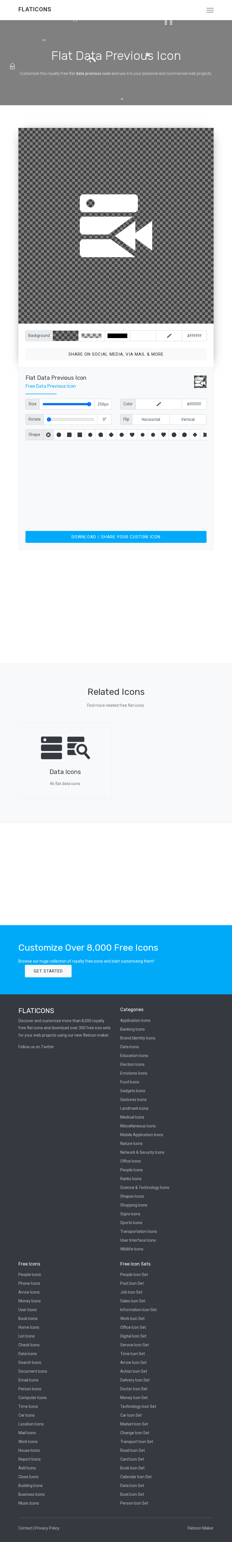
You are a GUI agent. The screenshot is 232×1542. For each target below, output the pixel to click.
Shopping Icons (133, 1205)
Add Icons (27, 1468)
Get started (48, 971)
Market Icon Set (134, 1424)
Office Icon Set (133, 1327)
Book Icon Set (132, 1468)
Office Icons (130, 1161)
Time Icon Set (132, 1353)
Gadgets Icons (132, 1091)
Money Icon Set (134, 1397)
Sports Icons (131, 1222)
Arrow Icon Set (133, 1362)
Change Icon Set (134, 1433)
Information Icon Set (138, 1309)
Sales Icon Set (132, 1301)
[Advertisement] (116, 484)
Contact (25, 1528)
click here (142, 318)
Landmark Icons (134, 1108)
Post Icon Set (132, 1283)
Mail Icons (27, 1433)
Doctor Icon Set (133, 1389)
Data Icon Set (132, 1485)
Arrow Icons (29, 1292)
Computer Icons (32, 1397)
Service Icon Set (134, 1345)
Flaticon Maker (201, 1528)
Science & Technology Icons (144, 1187)
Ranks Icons (130, 1178)
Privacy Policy (47, 1528)
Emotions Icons (133, 1073)
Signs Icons (130, 1214)
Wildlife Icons (131, 1249)
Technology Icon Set (138, 1406)
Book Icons (28, 1318)
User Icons (27, 1309)
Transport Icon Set (136, 1441)
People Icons (131, 1170)
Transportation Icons (138, 1231)
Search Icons (29, 1362)
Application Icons (135, 1020)
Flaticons (34, 9)
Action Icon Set (133, 1371)
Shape (34, 434)
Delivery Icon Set (135, 1380)
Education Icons (134, 1055)
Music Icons (28, 1503)
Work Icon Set (132, 1318)
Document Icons (32, 1371)
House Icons (29, 1450)
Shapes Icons (132, 1196)
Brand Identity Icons (137, 1038)
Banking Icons (132, 1029)
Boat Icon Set (132, 1494)
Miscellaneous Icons (138, 1126)
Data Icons (129, 1047)
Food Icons (129, 1082)
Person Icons (29, 1389)
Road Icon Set (132, 1450)
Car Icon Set (131, 1415)
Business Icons (31, 1494)
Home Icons (28, 1327)
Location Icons (31, 1424)
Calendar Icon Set (136, 1477)
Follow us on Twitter (36, 1047)
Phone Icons (29, 1283)
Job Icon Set (131, 1292)
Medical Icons (132, 1117)
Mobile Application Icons (141, 1134)
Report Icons (29, 1459)
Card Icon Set (132, 1459)
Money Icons (29, 1301)
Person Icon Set (134, 1503)
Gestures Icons (133, 1099)
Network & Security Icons (142, 1152)
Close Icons (28, 1477)
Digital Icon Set (133, 1336)
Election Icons (132, 1064)
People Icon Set (134, 1274)
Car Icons (26, 1415)
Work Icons (28, 1441)
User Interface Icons (138, 1240)
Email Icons (28, 1380)
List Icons (26, 1336)
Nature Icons (131, 1143)
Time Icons (28, 1406)
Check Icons (29, 1345)
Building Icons (30, 1485)
